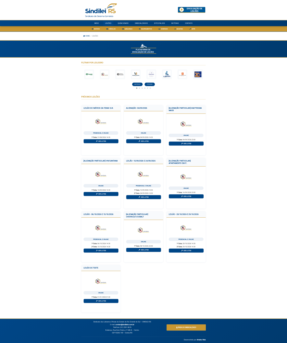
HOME (87, 36)
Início (96, 23)
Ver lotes (102, 141)
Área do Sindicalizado (187, 327)
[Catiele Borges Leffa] (167, 74)
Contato (189, 23)
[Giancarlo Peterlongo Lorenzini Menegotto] (198, 74)
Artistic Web (201, 340)
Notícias (175, 23)
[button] (136, 88)
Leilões (108, 23)
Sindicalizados (141, 23)
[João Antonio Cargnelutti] (89, 74)
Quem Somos (123, 23)
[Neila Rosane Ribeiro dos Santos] (105, 74)
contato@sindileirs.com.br (124, 325)
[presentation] (137, 84)
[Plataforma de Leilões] (191, 10)
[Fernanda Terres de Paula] (151, 74)
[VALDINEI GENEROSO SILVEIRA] (136, 74)
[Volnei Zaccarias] (182, 74)
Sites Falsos (159, 23)
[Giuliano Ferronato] (120, 74)
